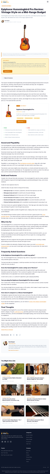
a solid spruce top (18, 311)
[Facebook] (2, 442)
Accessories (28, 441)
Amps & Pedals (29, 439)
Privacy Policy (29, 457)
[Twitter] (8, 442)
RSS (48, 467)
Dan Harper (7, 20)
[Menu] (48, 2)
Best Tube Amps (4, 452)
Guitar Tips (28, 443)
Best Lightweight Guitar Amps (7, 450)
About (27, 452)
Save (26, 37)
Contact (27, 455)
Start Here (28, 450)
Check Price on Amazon (7, 329)
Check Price (7, 71)
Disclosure (28, 459)
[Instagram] (11, 442)
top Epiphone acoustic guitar (27, 163)
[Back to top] (46, 472)
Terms (27, 461)
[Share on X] (14, 335)
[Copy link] (20, 335)
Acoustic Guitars (6, 5)
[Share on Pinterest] (17, 335)
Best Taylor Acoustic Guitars (6, 455)
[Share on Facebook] (11, 335)
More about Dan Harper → (14, 350)
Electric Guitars (29, 437)
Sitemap (44, 467)
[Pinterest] (5, 442)
